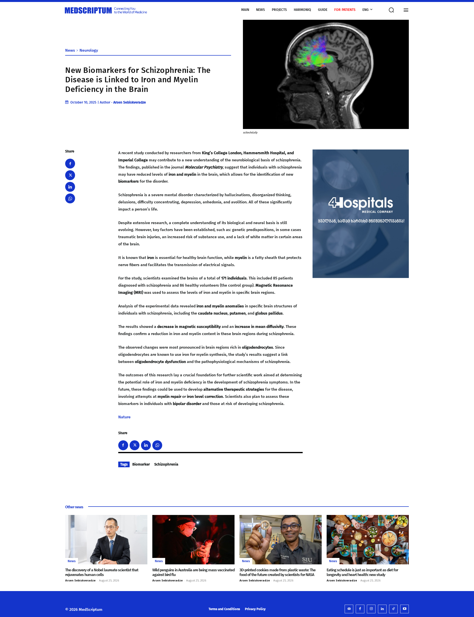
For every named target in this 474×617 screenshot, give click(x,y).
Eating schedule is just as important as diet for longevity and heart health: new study (362, 572)
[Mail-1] (349, 609)
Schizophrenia (166, 464)
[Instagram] (371, 609)
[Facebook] (70, 164)
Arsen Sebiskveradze (129, 102)
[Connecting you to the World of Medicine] (115, 10)
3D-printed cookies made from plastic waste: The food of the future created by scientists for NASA (277, 572)
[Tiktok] (393, 609)
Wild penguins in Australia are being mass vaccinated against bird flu (193, 572)
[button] (389, 10)
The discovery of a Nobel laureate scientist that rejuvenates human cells (101, 572)
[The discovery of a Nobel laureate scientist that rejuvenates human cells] (106, 539)
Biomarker (141, 464)
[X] (70, 175)
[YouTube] (404, 609)
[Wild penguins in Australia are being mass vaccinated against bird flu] (193, 539)
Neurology (88, 50)
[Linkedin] (70, 187)
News (70, 50)
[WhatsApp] (70, 198)
